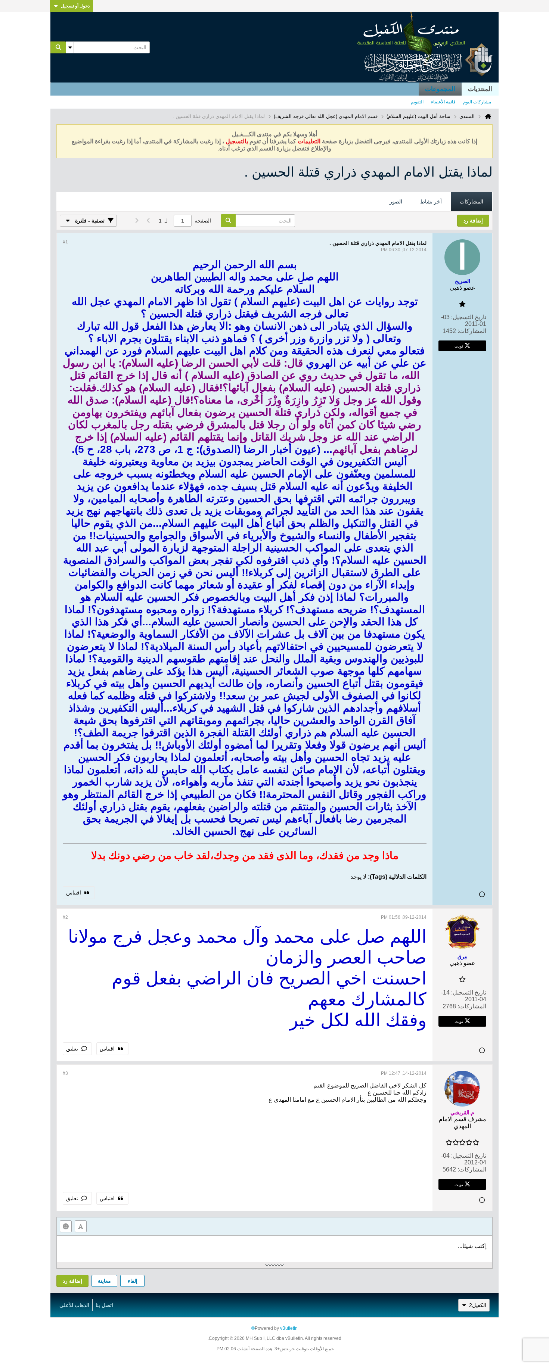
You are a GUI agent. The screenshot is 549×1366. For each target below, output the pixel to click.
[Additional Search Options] (70, 47)
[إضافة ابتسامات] (66, 1226)
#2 (65, 917)
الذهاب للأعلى (74, 1305)
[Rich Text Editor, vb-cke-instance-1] (274, 1249)
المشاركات (471, 202)
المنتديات (480, 89)
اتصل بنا (104, 1305)
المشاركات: (472, 331)
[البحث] (58, 47)
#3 (65, 1073)
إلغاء (132, 1281)
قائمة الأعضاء (443, 102)
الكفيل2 (477, 1305)
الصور (396, 202)
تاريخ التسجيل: (468, 317)
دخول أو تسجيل (75, 6)
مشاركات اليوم (477, 102)
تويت (459, 346)
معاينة (104, 1281)
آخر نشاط (431, 202)
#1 (65, 242)
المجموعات (440, 89)
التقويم (417, 102)
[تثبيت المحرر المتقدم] (81, 1226)
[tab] (471, 202)
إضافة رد (72, 1281)
